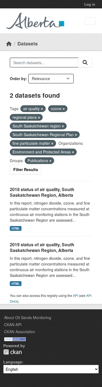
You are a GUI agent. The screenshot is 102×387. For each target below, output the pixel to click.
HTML (16, 228)
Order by (18, 78)
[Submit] (85, 62)
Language (12, 362)
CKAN (12, 352)
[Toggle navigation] (90, 21)
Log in (89, 4)
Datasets (27, 43)
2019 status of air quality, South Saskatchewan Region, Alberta (42, 247)
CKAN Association (19, 331)
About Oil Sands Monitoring (27, 317)
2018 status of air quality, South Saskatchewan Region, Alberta (42, 192)
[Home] (9, 43)
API (75, 295)
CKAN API (12, 324)
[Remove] (42, 109)
